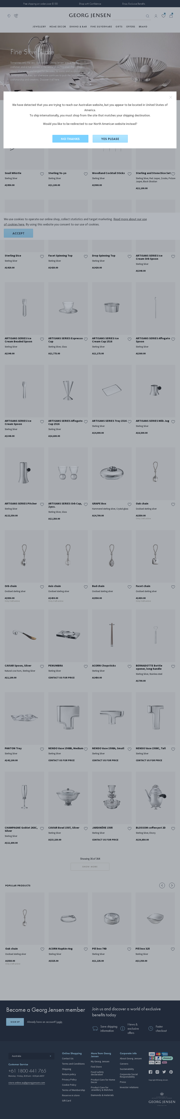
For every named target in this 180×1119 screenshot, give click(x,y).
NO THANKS (70, 139)
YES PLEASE (110, 139)
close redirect (170, 97)
